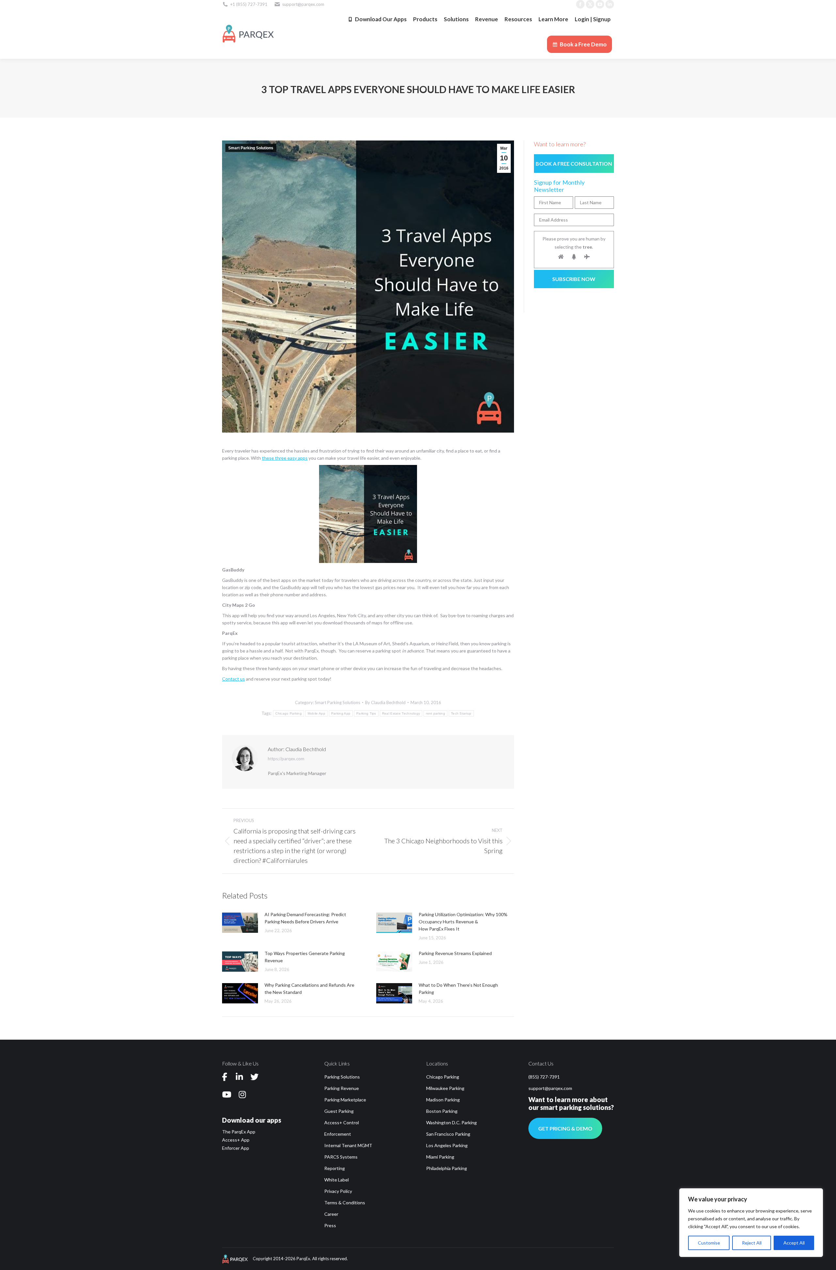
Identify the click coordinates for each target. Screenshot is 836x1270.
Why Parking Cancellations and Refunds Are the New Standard (309, 988)
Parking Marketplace (345, 1099)
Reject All (752, 1242)
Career (331, 1214)
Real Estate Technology (401, 713)
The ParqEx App (238, 1131)
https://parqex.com (286, 758)
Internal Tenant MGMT (348, 1145)
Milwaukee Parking (445, 1088)
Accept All (794, 1242)
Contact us (233, 679)
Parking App (340, 713)
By (385, 702)
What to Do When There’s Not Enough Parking (458, 988)
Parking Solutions (342, 1077)
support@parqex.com (550, 1088)
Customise (709, 1242)
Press (330, 1225)
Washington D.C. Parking (451, 1122)
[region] (751, 1222)
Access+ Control (341, 1122)
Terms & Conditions (344, 1202)
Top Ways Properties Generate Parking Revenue (305, 956)
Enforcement (337, 1134)
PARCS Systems (341, 1157)
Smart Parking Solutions (250, 148)
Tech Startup (461, 713)
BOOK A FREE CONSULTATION (574, 163)
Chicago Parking (288, 713)
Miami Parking (440, 1157)
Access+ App (235, 1140)
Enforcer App (235, 1148)
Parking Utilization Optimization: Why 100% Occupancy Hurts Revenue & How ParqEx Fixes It (463, 922)
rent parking (435, 713)
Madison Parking (443, 1099)
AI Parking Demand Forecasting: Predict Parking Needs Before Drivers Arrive (305, 918)
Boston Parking (442, 1111)
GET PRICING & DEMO (565, 1128)
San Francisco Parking (448, 1134)
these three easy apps (285, 458)
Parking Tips (366, 713)
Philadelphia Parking (446, 1168)
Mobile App (316, 713)
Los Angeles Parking (447, 1145)
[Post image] (240, 923)
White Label (336, 1179)
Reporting (334, 1168)
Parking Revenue (341, 1088)
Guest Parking (339, 1111)
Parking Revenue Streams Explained (455, 953)
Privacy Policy (338, 1191)
